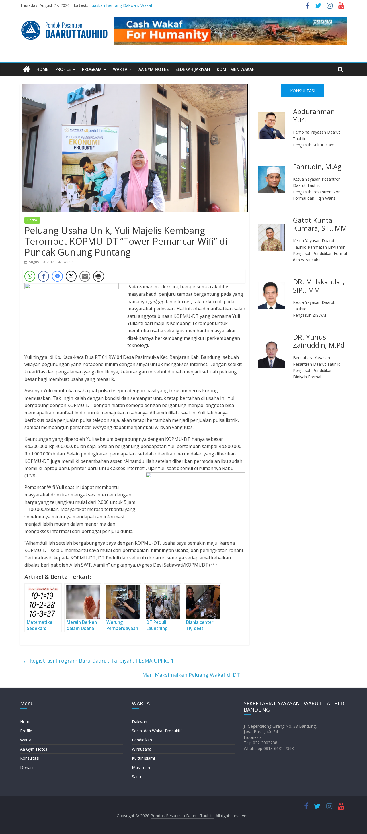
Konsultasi (29, 758)
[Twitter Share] (71, 276)
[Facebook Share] (43, 276)
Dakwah (139, 721)
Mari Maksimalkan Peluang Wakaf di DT (194, 674)
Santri (137, 776)
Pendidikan (142, 740)
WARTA (120, 69)
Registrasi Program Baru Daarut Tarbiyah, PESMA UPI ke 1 (98, 660)
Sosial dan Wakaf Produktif (157, 730)
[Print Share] (98, 276)
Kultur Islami (143, 758)
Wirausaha (141, 749)
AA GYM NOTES (153, 69)
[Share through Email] (84, 276)
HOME (42, 69)
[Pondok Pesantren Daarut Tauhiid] (26, 69)
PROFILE (63, 69)
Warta (25, 740)
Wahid (68, 261)
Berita (32, 220)
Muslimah (141, 767)
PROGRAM (92, 69)
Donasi (26, 767)
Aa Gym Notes (33, 749)
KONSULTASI (302, 90)
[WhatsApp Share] (29, 276)
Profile (26, 730)
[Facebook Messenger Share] (57, 276)
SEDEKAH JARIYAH (192, 69)
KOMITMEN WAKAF (235, 69)
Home (26, 721)
